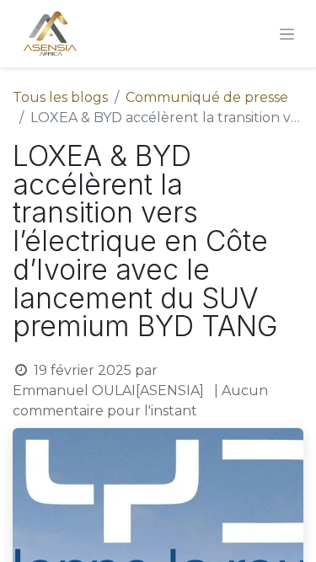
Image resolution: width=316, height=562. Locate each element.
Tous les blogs (60, 97)
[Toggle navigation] (286, 34)
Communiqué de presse (207, 97)
